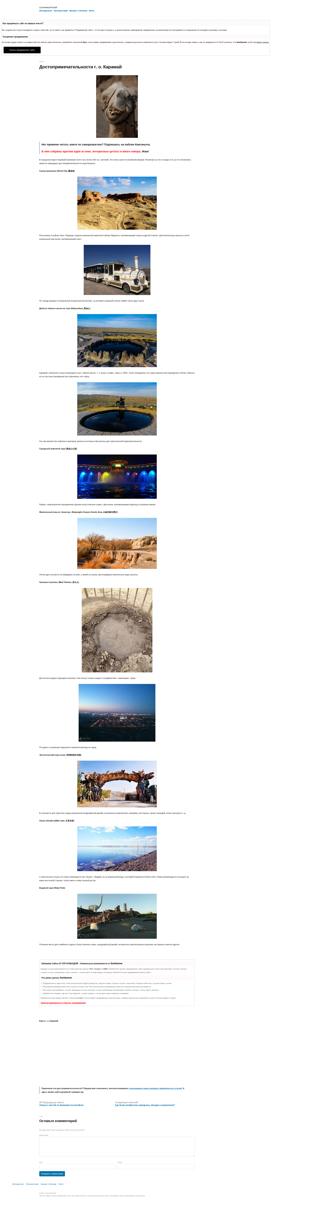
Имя (41, 1162)
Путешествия (61, 10)
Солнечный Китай (48, 7)
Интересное (45, 10)
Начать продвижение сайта (22, 49)
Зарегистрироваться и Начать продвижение (63, 1002)
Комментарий (44, 1135)
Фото (91, 10)
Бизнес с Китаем (78, 10)
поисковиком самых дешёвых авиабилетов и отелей (155, 1088)
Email (120, 1162)
